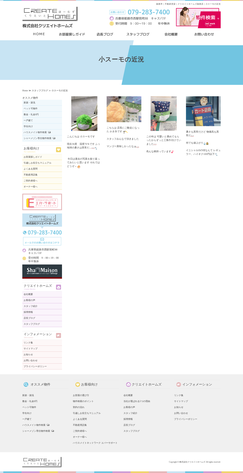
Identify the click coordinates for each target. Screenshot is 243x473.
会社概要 (28, 294)
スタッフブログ (40, 90)
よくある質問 (31, 169)
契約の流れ (78, 407)
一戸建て (28, 120)
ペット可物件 (31, 108)
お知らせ (28, 354)
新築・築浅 (29, 102)
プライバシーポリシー (35, 366)
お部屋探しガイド (33, 157)
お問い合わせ (31, 360)
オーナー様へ (31, 186)
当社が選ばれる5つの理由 (136, 401)
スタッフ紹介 (31, 306)
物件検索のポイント (83, 401)
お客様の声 (29, 300)
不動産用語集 (31, 175)
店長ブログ (29, 318)
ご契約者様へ (31, 180)
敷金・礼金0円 (31, 114)
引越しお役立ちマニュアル (37, 163)
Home (25, 90)
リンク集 (28, 342)
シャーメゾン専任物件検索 (37, 138)
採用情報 (28, 312)
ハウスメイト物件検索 (35, 132)
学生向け (28, 126)
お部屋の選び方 (81, 395)
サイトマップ (31, 348)
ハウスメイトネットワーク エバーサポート (95, 442)
